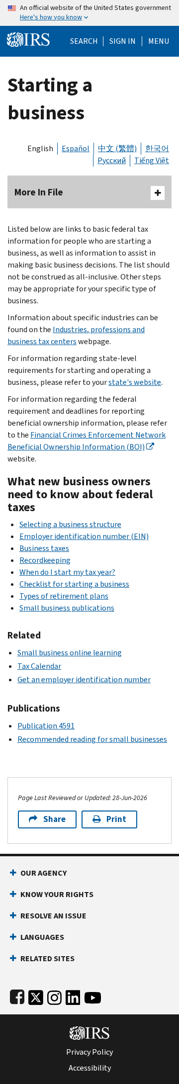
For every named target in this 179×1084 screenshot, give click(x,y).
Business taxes (44, 548)
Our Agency (43, 873)
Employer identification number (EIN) (84, 536)
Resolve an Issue (53, 915)
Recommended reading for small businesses (92, 739)
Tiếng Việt (151, 160)
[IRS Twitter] (35, 996)
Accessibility (90, 1068)
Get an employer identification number (84, 679)
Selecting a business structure (70, 524)
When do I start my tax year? (67, 572)
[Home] (28, 38)
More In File (38, 192)
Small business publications (66, 608)
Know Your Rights (56, 894)
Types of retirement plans (63, 596)
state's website (134, 382)
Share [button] (54, 819)
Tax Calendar (39, 666)
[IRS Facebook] (17, 996)
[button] (122, 41)
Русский (111, 160)
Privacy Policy (89, 1052)
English (40, 148)
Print (116, 819)
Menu (158, 41)
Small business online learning (69, 652)
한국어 (157, 148)
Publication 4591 (46, 726)
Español (76, 148)
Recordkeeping (45, 560)
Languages (42, 937)
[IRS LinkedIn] (73, 996)
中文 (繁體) (117, 148)
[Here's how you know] (89, 13)
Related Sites (47, 958)
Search (84, 41)
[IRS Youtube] (92, 996)
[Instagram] (54, 996)
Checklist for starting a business (74, 584)
